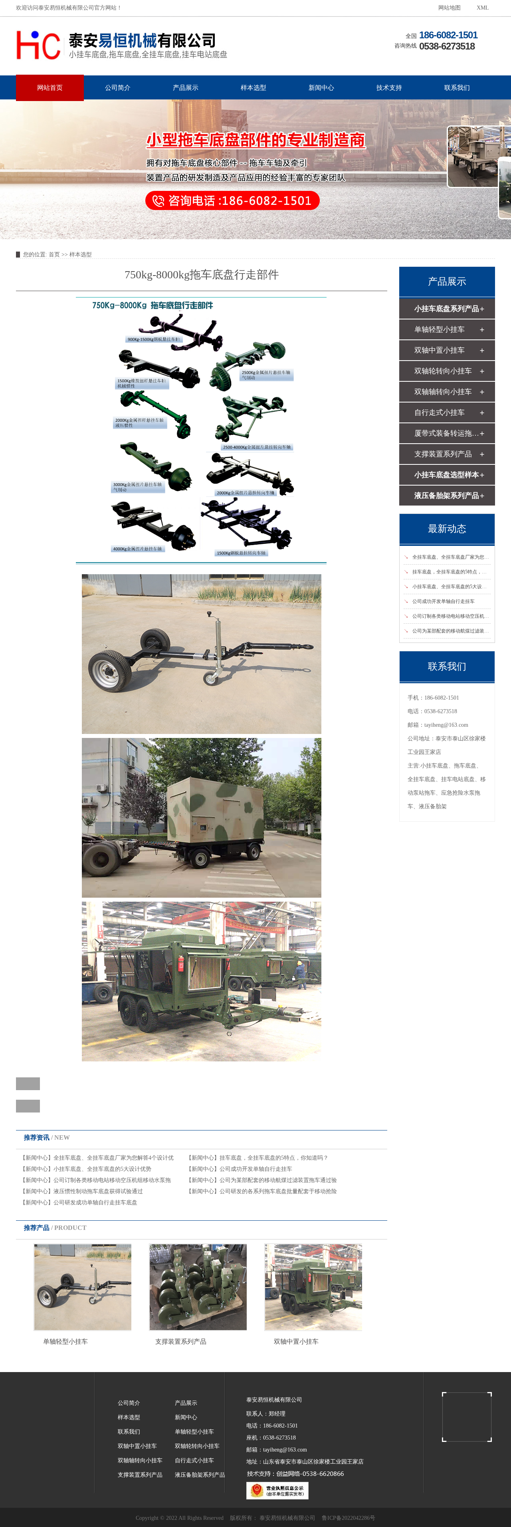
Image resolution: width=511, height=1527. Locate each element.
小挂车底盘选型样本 (446, 475)
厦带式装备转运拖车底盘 (446, 433)
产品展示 (185, 87)
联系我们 (457, 87)
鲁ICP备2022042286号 (348, 1518)
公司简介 (118, 87)
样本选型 (253, 87)
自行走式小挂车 (439, 412)
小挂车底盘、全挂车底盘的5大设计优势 (102, 1169)
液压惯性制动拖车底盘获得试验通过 (98, 1191)
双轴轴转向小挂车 (443, 392)
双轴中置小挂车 (296, 1341)
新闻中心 (321, 87)
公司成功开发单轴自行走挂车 (256, 1169)
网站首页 (50, 87)
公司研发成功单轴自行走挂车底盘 (95, 1203)
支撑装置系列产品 (180, 1341)
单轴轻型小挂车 (65, 1341)
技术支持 (389, 87)
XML (483, 8)
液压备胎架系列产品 (446, 496)
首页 (54, 255)
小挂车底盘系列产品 (446, 309)
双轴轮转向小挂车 (443, 371)
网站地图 (449, 8)
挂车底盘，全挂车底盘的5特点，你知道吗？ (274, 1158)
